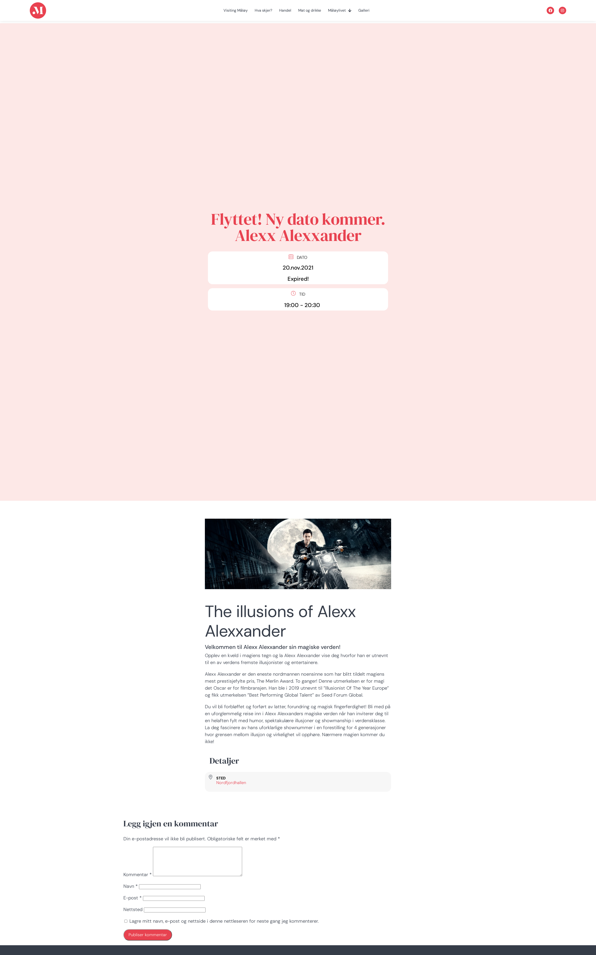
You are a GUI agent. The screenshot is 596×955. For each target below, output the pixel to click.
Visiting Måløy (236, 10)
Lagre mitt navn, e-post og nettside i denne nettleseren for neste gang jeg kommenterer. (224, 921)
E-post (132, 898)
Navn (130, 886)
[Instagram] (562, 10)
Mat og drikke (309, 10)
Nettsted (132, 909)
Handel (285, 10)
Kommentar (137, 875)
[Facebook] (550, 10)
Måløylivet (337, 10)
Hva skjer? (263, 10)
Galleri (363, 10)
